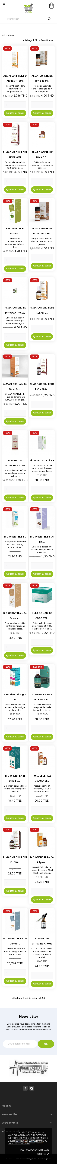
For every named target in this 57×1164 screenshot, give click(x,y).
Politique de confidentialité (34, 1150)
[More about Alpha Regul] (28, 1068)
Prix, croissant (9, 35)
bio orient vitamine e (42, 460)
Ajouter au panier (15, 113)
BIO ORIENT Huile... (15, 537)
